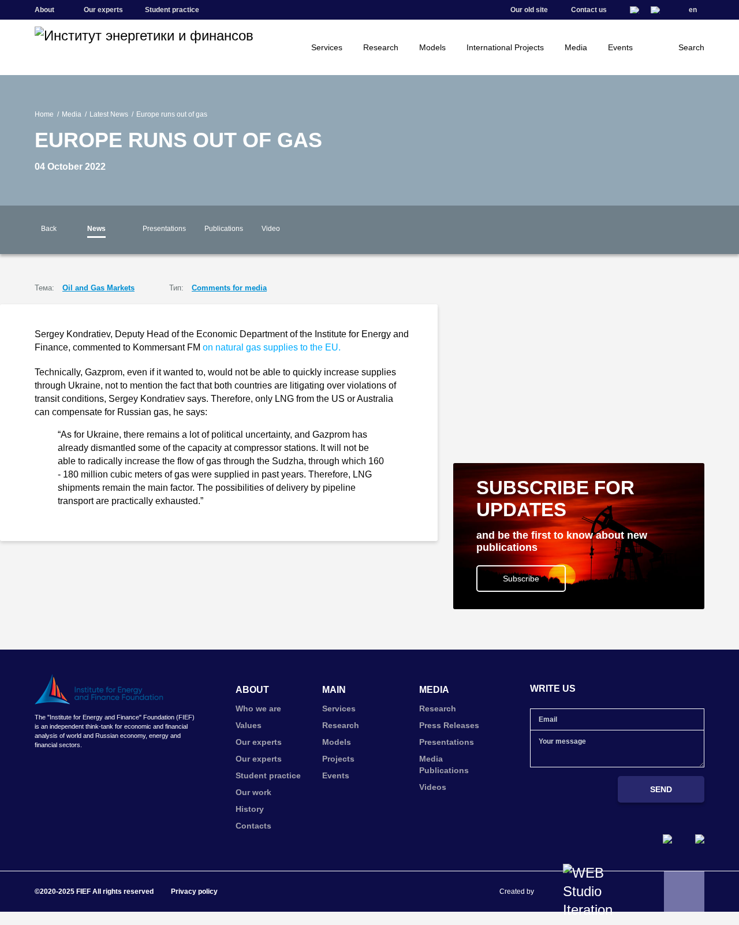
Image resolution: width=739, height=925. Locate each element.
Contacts (253, 825)
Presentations (164, 229)
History (250, 809)
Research (380, 47)
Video (271, 229)
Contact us (589, 10)
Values (249, 725)
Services (326, 47)
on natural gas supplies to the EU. (272, 347)
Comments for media (229, 288)
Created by (516, 891)
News (96, 229)
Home (44, 114)
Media (576, 47)
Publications (223, 229)
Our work (253, 792)
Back (49, 229)
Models (432, 47)
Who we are (258, 708)
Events (620, 47)
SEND (661, 789)
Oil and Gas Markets (98, 288)
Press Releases (449, 725)
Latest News (108, 114)
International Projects (505, 47)
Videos (432, 787)
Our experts (103, 10)
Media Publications (444, 764)
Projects (338, 758)
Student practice (172, 10)
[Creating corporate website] (593, 891)
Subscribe (521, 578)
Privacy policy (194, 891)
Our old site (529, 10)
